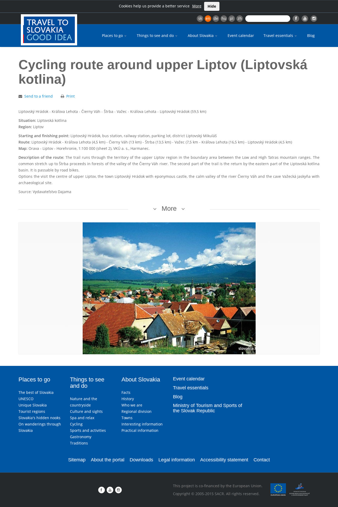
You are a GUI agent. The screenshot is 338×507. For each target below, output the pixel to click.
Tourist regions (31, 411)
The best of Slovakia (36, 392)
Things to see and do (156, 35)
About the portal (107, 459)
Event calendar (241, 35)
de (216, 18)
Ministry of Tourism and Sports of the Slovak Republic (207, 408)
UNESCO (26, 398)
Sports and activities (88, 430)
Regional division (136, 411)
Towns (127, 417)
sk (200, 18)
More (196, 5)
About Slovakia (201, 35)
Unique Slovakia (32, 405)
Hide (212, 6)
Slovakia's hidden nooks (39, 417)
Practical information (139, 430)
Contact (261, 459)
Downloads (141, 459)
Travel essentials (279, 35)
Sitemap (77, 459)
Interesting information (142, 424)
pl (231, 18)
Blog (311, 35)
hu (224, 18)
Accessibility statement (224, 459)
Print (70, 96)
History (127, 398)
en (208, 18)
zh (240, 18)
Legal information (176, 459)
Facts (125, 392)
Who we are (131, 405)
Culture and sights (86, 411)
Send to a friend (38, 96)
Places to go (113, 35)
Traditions (79, 443)
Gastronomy (80, 436)
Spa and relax (82, 417)
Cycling (76, 424)
